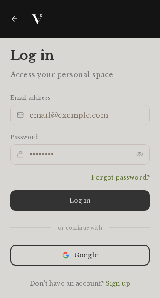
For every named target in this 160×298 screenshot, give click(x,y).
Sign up (118, 283)
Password (24, 137)
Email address (30, 97)
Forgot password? (120, 177)
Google (86, 255)
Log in (80, 200)
